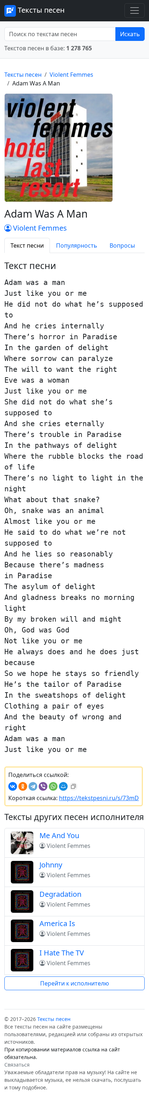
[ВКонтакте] (12, 786)
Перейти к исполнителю (74, 983)
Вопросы (122, 245)
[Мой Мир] (63, 786)
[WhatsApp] (53, 786)
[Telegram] (33, 786)
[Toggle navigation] (134, 10)
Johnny (50, 865)
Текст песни (27, 245)
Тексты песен (40, 10)
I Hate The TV (61, 953)
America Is (57, 923)
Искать (130, 34)
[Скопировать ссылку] (73, 786)
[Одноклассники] (22, 786)
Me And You (59, 835)
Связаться (17, 1064)
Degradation (60, 894)
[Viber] (43, 786)
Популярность (76, 245)
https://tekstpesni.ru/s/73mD (99, 798)
